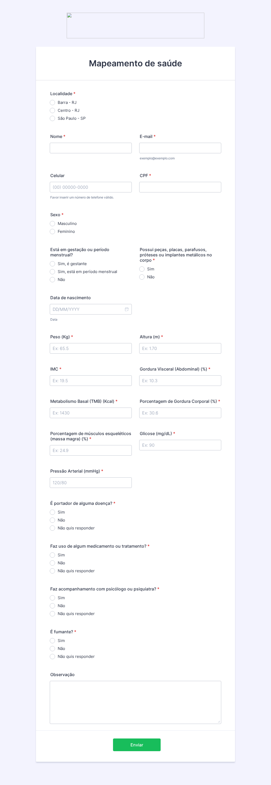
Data (53, 319)
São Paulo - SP (72, 118)
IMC (55, 369)
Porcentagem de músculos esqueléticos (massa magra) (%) (90, 436)
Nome (57, 136)
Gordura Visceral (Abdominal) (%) (175, 369)
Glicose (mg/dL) (157, 433)
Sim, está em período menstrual (87, 271)
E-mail (148, 136)
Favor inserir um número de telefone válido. (82, 197)
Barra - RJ (67, 102)
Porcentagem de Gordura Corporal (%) (180, 401)
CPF (145, 175)
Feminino (66, 231)
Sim (150, 268)
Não (61, 279)
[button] (126, 309)
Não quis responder (76, 527)
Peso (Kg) (61, 336)
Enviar (136, 744)
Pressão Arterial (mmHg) (76, 471)
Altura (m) (151, 336)
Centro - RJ (68, 110)
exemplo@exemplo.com (157, 158)
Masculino (67, 223)
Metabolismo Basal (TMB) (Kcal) (84, 401)
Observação (62, 674)
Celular (57, 175)
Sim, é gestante (72, 263)
